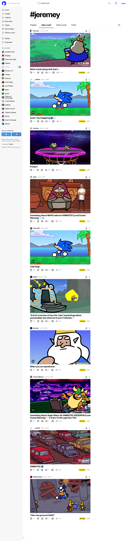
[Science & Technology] (11, 97)
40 (88, 72)
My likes (7, 38)
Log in (123, 3)
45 (88, 518)
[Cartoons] (11, 78)
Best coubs (8, 21)
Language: (7, 144)
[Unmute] (33, 112)
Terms (4, 141)
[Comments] (42, 72)
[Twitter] (6, 134)
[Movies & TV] (11, 71)
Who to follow (9, 29)
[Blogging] (11, 55)
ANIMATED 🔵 (37, 466)
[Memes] (11, 124)
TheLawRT (36, 228)
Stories (7, 25)
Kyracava (36, 31)
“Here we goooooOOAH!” (42, 515)
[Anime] (11, 67)
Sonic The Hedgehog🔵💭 (42, 118)
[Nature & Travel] (11, 109)
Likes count (46, 25)
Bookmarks (8, 42)
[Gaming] (11, 74)
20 (88, 170)
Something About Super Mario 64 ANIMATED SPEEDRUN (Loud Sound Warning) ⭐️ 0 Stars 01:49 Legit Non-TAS (60, 416)
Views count (61, 25)
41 (88, 321)
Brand (16, 139)
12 (88, 121)
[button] (119, 25)
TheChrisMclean (38, 377)
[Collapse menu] (23, 537)
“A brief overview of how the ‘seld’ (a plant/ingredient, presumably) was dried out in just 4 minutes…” (56, 316)
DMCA (18, 141)
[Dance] (11, 116)
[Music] (11, 90)
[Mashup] (11, 63)
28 (88, 221)
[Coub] (4, 3)
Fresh (73, 25)
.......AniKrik (36, 79)
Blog (8, 139)
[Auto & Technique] (11, 120)
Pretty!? (34, 166)
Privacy (9, 141)
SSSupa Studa (37, 477)
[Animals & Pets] (11, 52)
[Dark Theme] (109, 3)
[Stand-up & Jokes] (11, 59)
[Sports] (11, 93)
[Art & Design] (11, 82)
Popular (7, 14)
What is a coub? (10, 33)
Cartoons (82, 72)
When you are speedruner (42, 366)
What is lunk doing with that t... (45, 69)
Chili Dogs (35, 266)
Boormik (35, 328)
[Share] (86, 31)
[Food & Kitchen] (11, 101)
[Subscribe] (19, 67)
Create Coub (45, 3)
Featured (8, 17)
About (4, 139)
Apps (12, 139)
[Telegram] (16, 134)
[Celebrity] (11, 105)
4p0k (34, 177)
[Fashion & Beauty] (11, 112)
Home (7, 10)
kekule (35, 277)
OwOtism (36, 128)
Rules (14, 141)
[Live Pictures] (11, 86)
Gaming (82, 170)
